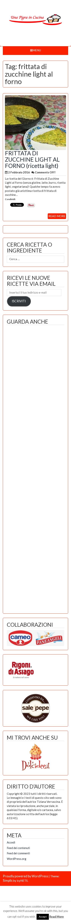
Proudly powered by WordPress (25, 876)
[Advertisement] (35, 468)
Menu (37, 50)
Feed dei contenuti (18, 848)
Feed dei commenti (18, 853)
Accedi (11, 842)
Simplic (8, 880)
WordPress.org (16, 858)
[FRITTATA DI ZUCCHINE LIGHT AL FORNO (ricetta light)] (35, 122)
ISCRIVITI (19, 301)
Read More (56, 916)
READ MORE (56, 216)
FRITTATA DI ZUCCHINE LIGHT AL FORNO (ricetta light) (32, 159)
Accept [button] (43, 916)
